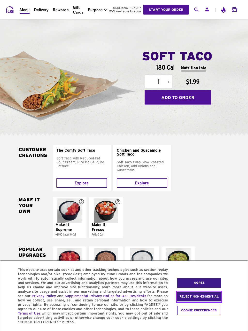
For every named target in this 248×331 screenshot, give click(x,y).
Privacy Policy (44, 296)
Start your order (166, 10)
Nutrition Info (193, 67)
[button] (69, 217)
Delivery (41, 9)
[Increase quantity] (168, 82)
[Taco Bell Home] (10, 9)
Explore (82, 183)
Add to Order (177, 97)
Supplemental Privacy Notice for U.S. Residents (105, 296)
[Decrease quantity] (149, 82)
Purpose (95, 9)
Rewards (61, 9)
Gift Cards (78, 10)
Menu (25, 9)
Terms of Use (29, 313)
